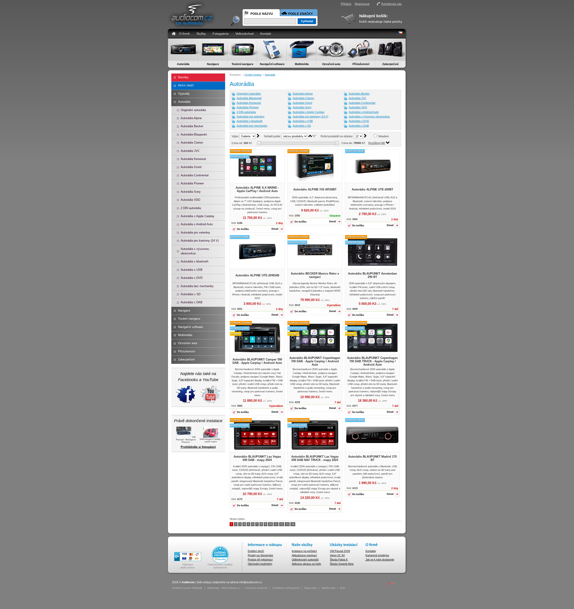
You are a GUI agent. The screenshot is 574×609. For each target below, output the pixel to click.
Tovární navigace (242, 64)
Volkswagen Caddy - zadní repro (211, 440)
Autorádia (183, 64)
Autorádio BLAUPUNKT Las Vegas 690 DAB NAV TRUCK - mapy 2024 (315, 458)
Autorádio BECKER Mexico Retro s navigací (315, 275)
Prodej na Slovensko (260, 555)
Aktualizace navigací (304, 555)
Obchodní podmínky (260, 563)
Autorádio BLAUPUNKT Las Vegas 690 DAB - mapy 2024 (257, 458)
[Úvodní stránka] (174, 33)
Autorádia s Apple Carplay (197, 216)
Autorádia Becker (192, 126)
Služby (201, 33)
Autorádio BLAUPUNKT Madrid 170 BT (372, 458)
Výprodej (183, 93)
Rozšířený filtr (376, 143)
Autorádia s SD (190, 294)
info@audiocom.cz (250, 582)
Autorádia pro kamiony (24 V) (200, 240)
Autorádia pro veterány (195, 232)
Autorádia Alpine (191, 118)
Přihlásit (346, 4)
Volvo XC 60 (337, 555)
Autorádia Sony (191, 191)
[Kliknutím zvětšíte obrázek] (257, 180)
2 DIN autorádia (191, 208)
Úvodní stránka (253, 74)
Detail (275, 228)
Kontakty (370, 551)
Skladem (383, 136)
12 (281, 524)
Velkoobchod (244, 33)
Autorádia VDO (190, 199)
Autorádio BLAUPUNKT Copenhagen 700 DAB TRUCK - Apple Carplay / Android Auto (372, 361)
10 (270, 524)
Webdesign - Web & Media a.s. (224, 588)
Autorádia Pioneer (192, 183)
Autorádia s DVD (191, 277)
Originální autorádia (193, 110)
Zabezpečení (390, 64)
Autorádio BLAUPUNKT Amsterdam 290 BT (372, 275)
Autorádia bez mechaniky (197, 286)
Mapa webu (310, 588)
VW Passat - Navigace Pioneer (186, 439)
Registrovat (362, 4)
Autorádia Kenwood (193, 159)
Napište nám (328, 588)
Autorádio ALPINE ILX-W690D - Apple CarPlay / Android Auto (257, 189)
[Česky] (400, 33)
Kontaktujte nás (391, 4)
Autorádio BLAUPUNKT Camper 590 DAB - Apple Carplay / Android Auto (257, 361)
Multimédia (302, 64)
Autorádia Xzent (191, 167)
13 (287, 524)
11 (276, 524)
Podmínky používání (256, 588)
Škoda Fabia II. (339, 559)
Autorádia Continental (195, 175)
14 (292, 524)
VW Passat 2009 (340, 551)
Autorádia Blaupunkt (194, 134)
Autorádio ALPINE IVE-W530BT (315, 189)
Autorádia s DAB (191, 302)
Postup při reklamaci (260, 559)
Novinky (183, 77)
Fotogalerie (221, 33)
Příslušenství (360, 64)
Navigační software (272, 64)
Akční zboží (186, 85)
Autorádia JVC (190, 151)
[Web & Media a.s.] (391, 584)
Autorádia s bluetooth (194, 261)
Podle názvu (261, 13)
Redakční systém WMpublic (187, 588)
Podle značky (300, 13)
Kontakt (265, 33)
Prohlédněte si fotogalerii (198, 447)
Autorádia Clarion (192, 142)
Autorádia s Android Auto (197, 224)
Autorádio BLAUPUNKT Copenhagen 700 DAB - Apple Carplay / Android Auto (314, 361)
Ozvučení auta (331, 64)
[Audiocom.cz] (191, 26)
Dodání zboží (256, 551)
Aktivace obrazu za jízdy (306, 563)
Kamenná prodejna (377, 555)
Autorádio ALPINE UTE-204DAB (257, 275)
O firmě (184, 33)
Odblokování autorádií (305, 559)
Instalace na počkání (304, 551)
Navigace (213, 64)
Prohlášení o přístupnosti (286, 588)
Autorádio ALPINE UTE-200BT (372, 189)
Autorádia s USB (191, 269)
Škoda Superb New (342, 563)
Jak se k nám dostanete (379, 559)
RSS (342, 588)
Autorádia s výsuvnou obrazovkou (195, 251)
